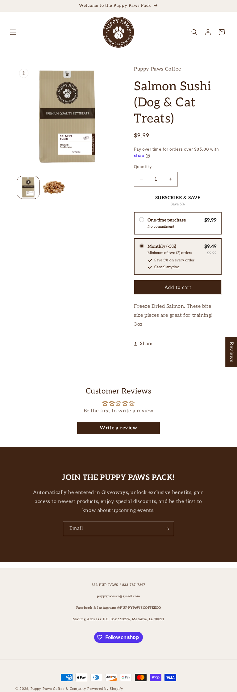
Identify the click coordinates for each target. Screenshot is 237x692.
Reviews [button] (231, 352)
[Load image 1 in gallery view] (28, 187)
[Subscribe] (167, 529)
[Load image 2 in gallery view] (54, 187)
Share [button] (146, 343)
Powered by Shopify (105, 689)
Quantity (143, 166)
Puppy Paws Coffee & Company (58, 689)
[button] (13, 32)
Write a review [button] (118, 428)
